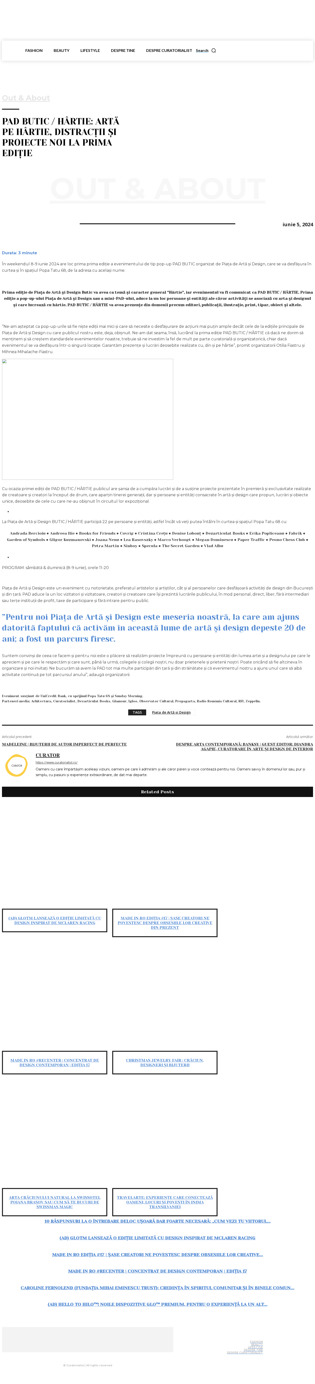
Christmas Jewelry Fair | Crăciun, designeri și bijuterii (165, 1062)
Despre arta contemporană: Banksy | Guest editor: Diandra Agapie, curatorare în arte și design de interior (244, 746)
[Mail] (95, 1356)
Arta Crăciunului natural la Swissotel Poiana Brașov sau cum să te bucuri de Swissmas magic (54, 1202)
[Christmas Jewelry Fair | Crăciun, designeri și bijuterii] (165, 998)
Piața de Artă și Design (171, 712)
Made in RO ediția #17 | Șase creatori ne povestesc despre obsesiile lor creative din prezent (165, 923)
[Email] (45, 223)
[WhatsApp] (28, 223)
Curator (48, 755)
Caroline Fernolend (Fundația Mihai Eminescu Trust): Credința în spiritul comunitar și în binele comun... (157, 1287)
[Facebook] (10, 223)
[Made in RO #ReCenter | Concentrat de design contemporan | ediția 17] (54, 998)
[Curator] (16, 769)
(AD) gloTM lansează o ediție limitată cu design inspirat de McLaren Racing (54, 920)
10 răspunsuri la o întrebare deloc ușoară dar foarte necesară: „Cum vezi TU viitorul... (158, 1221)
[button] (206, 50)
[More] (63, 223)
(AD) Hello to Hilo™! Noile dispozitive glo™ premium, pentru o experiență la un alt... (158, 1304)
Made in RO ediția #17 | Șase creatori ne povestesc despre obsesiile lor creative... (157, 1254)
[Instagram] (86, 1356)
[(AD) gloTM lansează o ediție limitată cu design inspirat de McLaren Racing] (54, 856)
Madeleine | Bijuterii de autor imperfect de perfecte (64, 744)
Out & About (26, 98)
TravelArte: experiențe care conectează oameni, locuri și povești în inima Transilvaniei (165, 1202)
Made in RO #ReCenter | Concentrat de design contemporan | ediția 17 (54, 1062)
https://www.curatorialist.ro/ (57, 762)
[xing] (37, 782)
